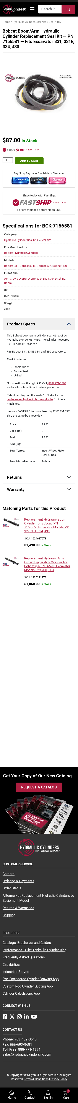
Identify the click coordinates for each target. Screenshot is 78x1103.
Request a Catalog (39, 787)
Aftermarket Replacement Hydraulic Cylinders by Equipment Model (38, 898)
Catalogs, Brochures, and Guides (27, 943)
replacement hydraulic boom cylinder (30, 399)
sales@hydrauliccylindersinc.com (27, 1055)
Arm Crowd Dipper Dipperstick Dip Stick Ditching (34, 278)
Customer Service (18, 864)
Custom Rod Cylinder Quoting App (28, 986)
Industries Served (16, 972)
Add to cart (29, 160)
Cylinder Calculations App (21, 994)
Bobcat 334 (44, 265)
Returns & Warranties (18, 908)
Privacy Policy (58, 1079)
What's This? (32, 149)
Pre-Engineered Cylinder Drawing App (31, 979)
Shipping (9, 915)
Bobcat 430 (59, 265)
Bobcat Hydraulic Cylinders (21, 252)
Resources (11, 933)
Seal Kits (54, 21)
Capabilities (11, 965)
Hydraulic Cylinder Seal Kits (29, 21)
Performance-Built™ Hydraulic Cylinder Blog (35, 950)
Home (6, 21)
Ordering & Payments (18, 881)
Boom (8, 283)
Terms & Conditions (36, 1079)
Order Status (12, 888)
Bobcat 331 (11, 265)
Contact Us (12, 1029)
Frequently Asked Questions (24, 957)
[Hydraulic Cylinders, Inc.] (14, 9)
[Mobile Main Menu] (32, 9)
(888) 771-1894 (56, 383)
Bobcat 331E (28, 265)
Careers (9, 874)
